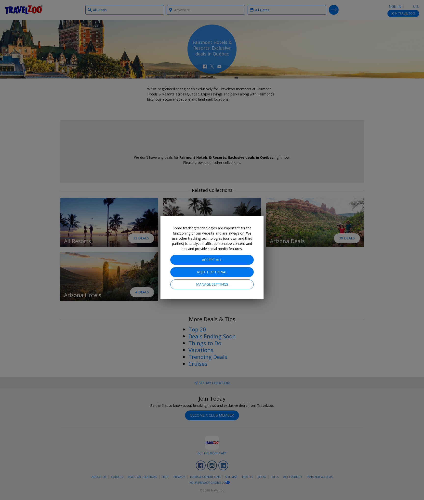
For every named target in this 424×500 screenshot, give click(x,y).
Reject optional (212, 272)
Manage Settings (212, 284)
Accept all (212, 259)
